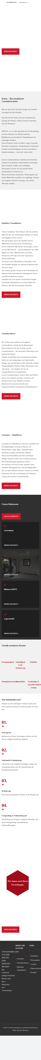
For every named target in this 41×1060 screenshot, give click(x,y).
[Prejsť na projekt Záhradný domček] (20, 535)
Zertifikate (34, 956)
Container (20, 959)
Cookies (34, 964)
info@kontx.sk (23, 2)
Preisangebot (34, 960)
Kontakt (33, 972)
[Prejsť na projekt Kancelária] (20, 564)
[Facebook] (2, 1010)
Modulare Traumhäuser (20, 968)
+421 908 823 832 (11, 2)
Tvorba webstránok (14, 1028)
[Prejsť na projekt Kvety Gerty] (20, 594)
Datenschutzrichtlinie (34, 968)
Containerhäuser (20, 963)
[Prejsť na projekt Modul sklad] (20, 623)
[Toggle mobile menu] (37, 10)
